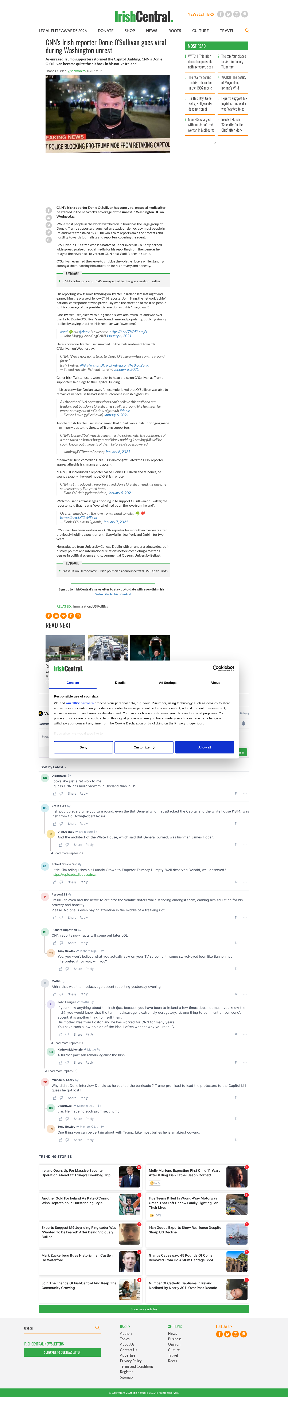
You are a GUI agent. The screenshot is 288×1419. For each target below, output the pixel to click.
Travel (173, 1355)
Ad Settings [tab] (167, 682)
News (172, 1333)
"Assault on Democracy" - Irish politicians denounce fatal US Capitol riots (115, 571)
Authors (126, 1333)
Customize (141, 747)
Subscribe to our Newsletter (62, 1352)
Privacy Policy (131, 1361)
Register (126, 1371)
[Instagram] (236, 14)
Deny (83, 747)
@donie (84, 331)
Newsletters (200, 14)
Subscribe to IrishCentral (113, 594)
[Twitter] (228, 14)
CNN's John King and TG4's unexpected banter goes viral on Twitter (111, 281)
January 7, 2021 (115, 522)
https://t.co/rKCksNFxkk (78, 517)
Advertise (127, 1355)
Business (174, 1339)
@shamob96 (76, 71)
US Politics (100, 606)
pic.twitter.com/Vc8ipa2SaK (127, 365)
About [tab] (215, 682)
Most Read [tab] (197, 46)
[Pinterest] (244, 14)
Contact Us (128, 1350)
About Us (127, 1344)
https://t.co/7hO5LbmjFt (128, 331)
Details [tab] (120, 682)
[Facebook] (220, 14)
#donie (125, 410)
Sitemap (126, 1377)
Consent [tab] (73, 682)
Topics (124, 1339)
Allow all (204, 747)
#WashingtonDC (92, 365)
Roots (172, 1361)
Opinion (174, 1344)
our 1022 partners (80, 703)
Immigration (82, 606)
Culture (174, 1350)
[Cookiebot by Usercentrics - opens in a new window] (215, 668)
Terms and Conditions (136, 1366)
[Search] (247, 31)
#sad (63, 331)
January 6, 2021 (118, 336)
